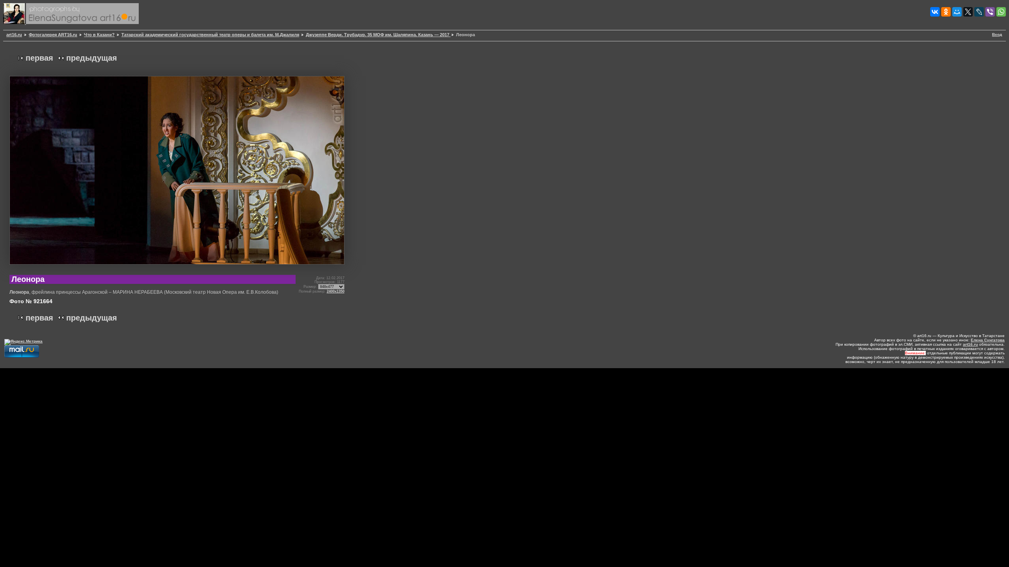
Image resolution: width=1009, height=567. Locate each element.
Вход (997, 34)
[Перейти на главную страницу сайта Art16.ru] (14, 22)
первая (39, 58)
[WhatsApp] (1001, 12)
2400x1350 (335, 291)
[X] (968, 12)
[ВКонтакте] (935, 12)
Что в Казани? (99, 34)
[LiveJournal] (979, 12)
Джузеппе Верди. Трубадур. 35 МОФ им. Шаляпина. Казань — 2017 (378, 34)
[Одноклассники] (946, 12)
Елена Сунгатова (988, 340)
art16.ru (14, 34)
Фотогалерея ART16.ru (53, 34)
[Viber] (990, 12)
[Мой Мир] (957, 12)
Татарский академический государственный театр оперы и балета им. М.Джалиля (210, 34)
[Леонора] (176, 267)
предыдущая (91, 58)
